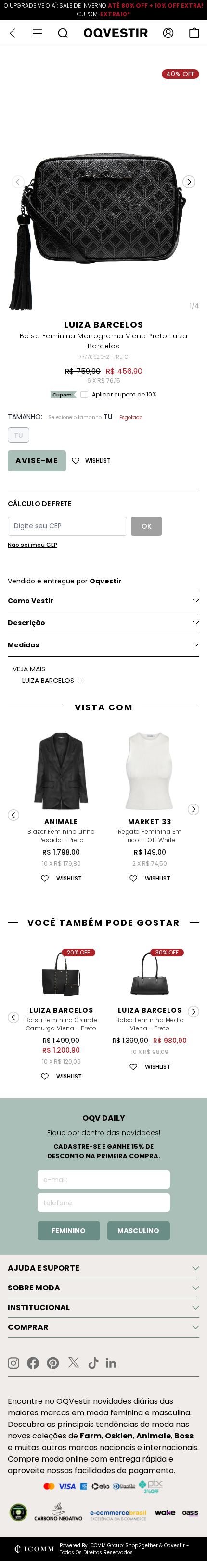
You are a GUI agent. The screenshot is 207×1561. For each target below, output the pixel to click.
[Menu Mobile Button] (37, 33)
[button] (188, 182)
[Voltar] (12, 33)
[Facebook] (32, 1363)
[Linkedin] (111, 1363)
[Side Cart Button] (194, 32)
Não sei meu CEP (32, 545)
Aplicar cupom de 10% (124, 394)
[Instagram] (13, 1363)
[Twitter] (73, 1363)
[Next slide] (193, 809)
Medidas (23, 645)
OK (147, 526)
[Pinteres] (53, 1363)
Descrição (26, 623)
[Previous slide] (13, 815)
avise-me (36, 460)
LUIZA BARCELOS (103, 325)
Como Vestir (30, 601)
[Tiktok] (93, 1363)
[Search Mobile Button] (63, 33)
